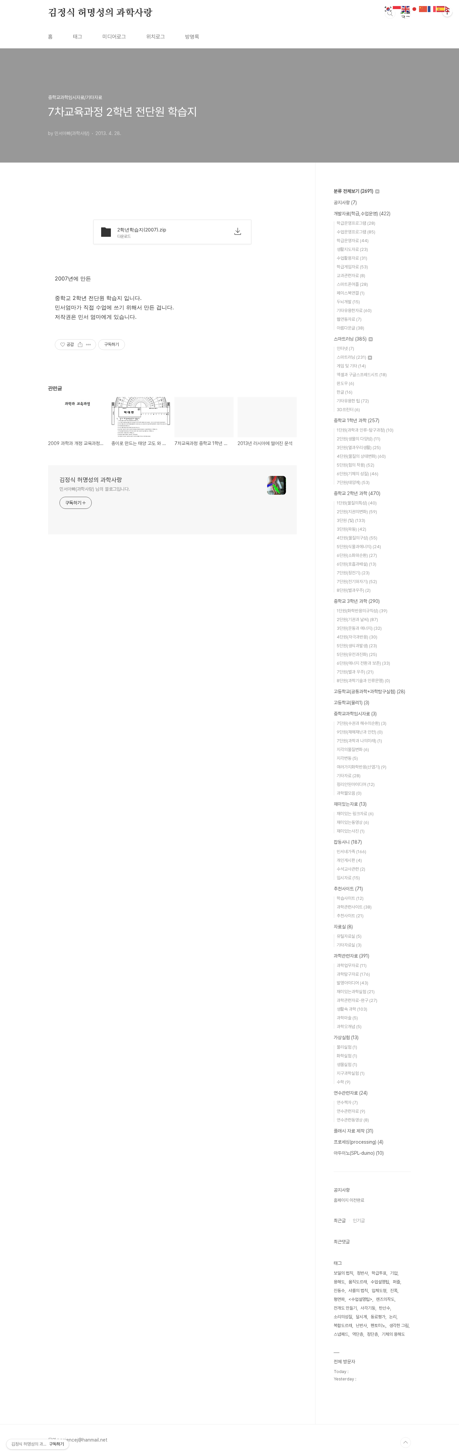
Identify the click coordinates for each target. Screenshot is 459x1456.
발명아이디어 (352, 982)
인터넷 (345, 348)
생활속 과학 (352, 1009)
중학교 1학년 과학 (356, 420)
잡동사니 (348, 842)
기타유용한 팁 (353, 400)
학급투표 (379, 1273)
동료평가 (378, 1316)
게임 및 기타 (351, 365)
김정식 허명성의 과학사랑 (100, 13)
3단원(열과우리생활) (359, 447)
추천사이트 (348, 888)
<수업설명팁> (360, 1299)
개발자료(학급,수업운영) (362, 213)
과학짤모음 (349, 793)
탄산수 (384, 1308)
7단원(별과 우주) (355, 671)
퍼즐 (396, 1281)
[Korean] (388, 8)
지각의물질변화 (353, 749)
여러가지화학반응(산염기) (361, 766)
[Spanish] (440, 8)
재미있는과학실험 (356, 991)
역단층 (357, 1334)
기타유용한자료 (354, 310)
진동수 (339, 1290)
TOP (405, 1442)
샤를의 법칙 (358, 1290)
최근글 (340, 1220)
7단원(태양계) (353, 482)
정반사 (362, 1273)
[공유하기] (80, 345)
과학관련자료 (351, 956)
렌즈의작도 (385, 1299)
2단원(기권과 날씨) (357, 619)
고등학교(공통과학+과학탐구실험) (369, 691)
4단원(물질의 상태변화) (361, 456)
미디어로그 (114, 37)
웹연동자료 (349, 319)
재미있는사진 (351, 831)
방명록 (192, 37)
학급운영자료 (353, 240)
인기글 (359, 1220)
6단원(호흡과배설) (356, 564)
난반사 (361, 1325)
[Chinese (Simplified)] (423, 8)
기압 (394, 1273)
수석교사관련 (351, 869)
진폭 (394, 1290)
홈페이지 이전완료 (349, 1200)
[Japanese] (414, 8)
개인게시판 (349, 860)
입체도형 (379, 1290)
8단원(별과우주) (354, 590)
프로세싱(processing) (358, 1142)
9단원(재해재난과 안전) (360, 732)
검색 (390, 13)
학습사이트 (350, 898)
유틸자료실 (349, 936)
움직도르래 (357, 1281)
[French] (432, 8)
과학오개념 (349, 1026)
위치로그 (155, 37)
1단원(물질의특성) (357, 502)
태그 (77, 37)
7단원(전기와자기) (357, 581)
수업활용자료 (352, 258)
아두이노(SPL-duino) (359, 1153)
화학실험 (347, 1055)
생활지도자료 (352, 249)
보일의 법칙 (343, 1273)
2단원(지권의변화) (357, 511)
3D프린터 (348, 409)
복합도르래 (343, 1325)
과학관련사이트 (354, 907)
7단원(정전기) (353, 572)
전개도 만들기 (345, 1308)
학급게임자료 (352, 266)
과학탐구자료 (353, 974)
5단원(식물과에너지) (359, 546)
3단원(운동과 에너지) (359, 628)
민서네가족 (351, 851)
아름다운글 (350, 327)
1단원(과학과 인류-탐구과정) (365, 430)
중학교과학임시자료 (355, 713)
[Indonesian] (397, 8)
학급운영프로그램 (356, 223)
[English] (406, 8)
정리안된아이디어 (356, 784)
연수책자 (347, 1102)
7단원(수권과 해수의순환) (361, 723)
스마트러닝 (350, 339)
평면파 (339, 1299)
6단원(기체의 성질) (357, 473)
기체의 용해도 (393, 1334)
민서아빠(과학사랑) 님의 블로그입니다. (94, 489)
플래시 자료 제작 (353, 1131)
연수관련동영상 (353, 1119)
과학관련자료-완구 (357, 1000)
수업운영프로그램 (356, 231)
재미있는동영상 (353, 822)
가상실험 (346, 1037)
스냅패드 (341, 1334)
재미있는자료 (350, 804)
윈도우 (345, 383)
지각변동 (347, 758)
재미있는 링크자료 (355, 813)
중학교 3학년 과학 (357, 601)
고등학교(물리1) (351, 702)
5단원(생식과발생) (357, 645)
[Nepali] (449, 8)
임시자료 (348, 877)
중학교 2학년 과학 (357, 493)
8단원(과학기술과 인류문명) (363, 680)
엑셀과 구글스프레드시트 (362, 374)
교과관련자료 (351, 275)
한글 (344, 392)
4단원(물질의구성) (357, 537)
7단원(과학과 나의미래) (359, 740)
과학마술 (347, 1017)
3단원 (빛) (351, 520)
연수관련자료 (351, 1093)
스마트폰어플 (352, 284)
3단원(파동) (351, 529)
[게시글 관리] (88, 345)
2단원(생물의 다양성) (358, 438)
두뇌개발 (348, 301)
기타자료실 (349, 944)
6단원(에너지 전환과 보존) (363, 663)
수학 (343, 1082)
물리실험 (347, 1047)
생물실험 (347, 1064)
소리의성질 (343, 1316)
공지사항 (345, 202)
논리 (393, 1316)
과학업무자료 (352, 965)
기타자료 (349, 775)
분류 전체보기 (353, 191)
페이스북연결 (351, 293)
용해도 (339, 1281)
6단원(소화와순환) (357, 555)
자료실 (343, 926)
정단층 (372, 1334)
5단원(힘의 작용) (355, 465)
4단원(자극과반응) (357, 636)
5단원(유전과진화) (357, 654)
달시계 (361, 1316)
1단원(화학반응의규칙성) (362, 610)
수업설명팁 (380, 1281)
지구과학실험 (351, 1073)
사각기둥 (368, 1308)
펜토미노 (378, 1325)
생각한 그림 (399, 1325)
